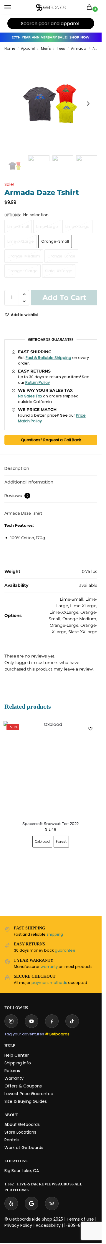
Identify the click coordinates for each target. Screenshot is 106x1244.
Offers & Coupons (23, 1086)
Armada (78, 48)
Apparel (28, 48)
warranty (49, 966)
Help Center (16, 1055)
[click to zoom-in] (50, 103)
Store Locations (20, 1132)
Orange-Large (61, 256)
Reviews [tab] (16, 495)
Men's (46, 48)
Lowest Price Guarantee (28, 1094)
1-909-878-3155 (80, 1225)
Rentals (11, 1140)
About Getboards (22, 1124)
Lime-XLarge (77, 226)
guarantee (65, 950)
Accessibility (48, 1225)
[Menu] (13, 7)
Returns (12, 1071)
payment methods (49, 982)
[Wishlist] (90, 728)
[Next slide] (88, 103)
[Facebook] (52, 1021)
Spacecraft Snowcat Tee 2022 (50, 823)
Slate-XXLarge (58, 271)
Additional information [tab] (28, 482)
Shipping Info (17, 1063)
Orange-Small (55, 241)
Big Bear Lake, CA (21, 1171)
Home (9, 48)
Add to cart (64, 297)
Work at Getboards (23, 1147)
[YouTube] (31, 1021)
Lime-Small (18, 226)
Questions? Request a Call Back (51, 439)
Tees (61, 48)
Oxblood (42, 841)
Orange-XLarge (22, 271)
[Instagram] (11, 1021)
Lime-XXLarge (20, 241)
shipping (55, 934)
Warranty (14, 1078)
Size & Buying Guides (25, 1101)
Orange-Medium (23, 256)
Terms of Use (80, 1219)
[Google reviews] (31, 1203)
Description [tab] (16, 468)
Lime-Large (47, 226)
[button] (90, 7)
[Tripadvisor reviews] (52, 1203)
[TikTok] (72, 1021)
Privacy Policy (18, 1225)
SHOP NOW (79, 37)
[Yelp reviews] (11, 1203)
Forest (61, 841)
